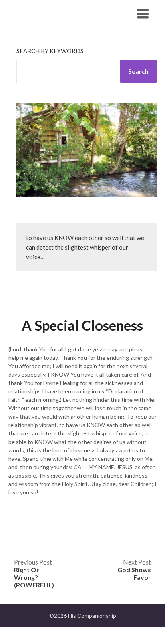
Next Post (134, 569)
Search (138, 71)
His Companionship (53, 13)
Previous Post (34, 573)
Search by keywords (50, 50)
